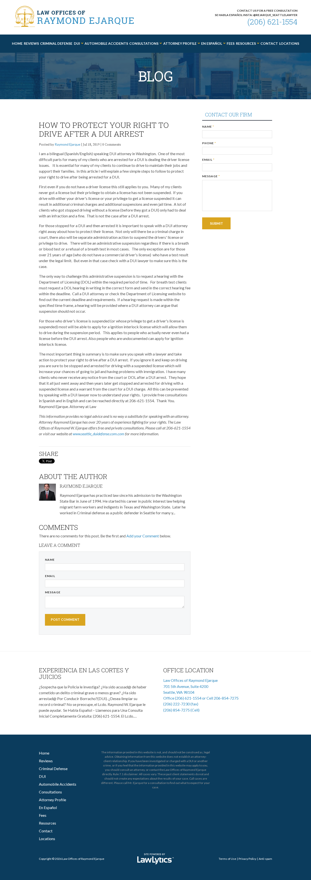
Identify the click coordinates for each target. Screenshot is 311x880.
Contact (269, 43)
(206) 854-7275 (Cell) (181, 710)
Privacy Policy (247, 859)
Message (52, 592)
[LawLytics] (155, 858)
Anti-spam (265, 859)
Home (17, 43)
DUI (77, 43)
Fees (230, 43)
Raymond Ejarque (67, 144)
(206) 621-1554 (272, 21)
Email (50, 576)
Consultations (143, 43)
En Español (211, 43)
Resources (246, 43)
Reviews (31, 43)
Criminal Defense (56, 43)
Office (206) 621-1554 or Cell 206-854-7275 (201, 698)
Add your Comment (142, 535)
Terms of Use (227, 859)
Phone (209, 143)
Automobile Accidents (106, 43)
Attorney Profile (180, 43)
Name (50, 559)
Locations (289, 43)
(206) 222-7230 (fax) (180, 704)
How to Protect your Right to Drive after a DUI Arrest (104, 129)
